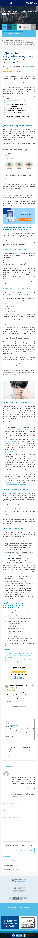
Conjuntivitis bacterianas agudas (17, 289)
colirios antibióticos (28, 562)
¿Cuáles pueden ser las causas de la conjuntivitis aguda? (16, 105)
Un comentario (29, 66)
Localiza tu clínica (18, 911)
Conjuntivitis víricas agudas (15, 249)
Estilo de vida (8, 865)
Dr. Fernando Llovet (19, 66)
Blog (12, 3)
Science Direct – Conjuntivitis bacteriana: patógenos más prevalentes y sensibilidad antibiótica (19, 655)
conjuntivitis (17, 129)
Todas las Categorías (13, 33)
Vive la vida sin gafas (10, 869)
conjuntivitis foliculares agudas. (19, 374)
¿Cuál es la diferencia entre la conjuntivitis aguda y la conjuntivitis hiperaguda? (18, 117)
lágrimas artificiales (14, 554)
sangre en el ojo (27, 429)
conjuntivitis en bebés (20, 322)
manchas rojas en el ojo (12, 429)
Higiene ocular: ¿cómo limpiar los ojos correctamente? (13, 752)
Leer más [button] (8, 701)
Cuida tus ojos (8, 860)
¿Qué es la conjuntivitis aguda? (16, 100)
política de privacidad (25, 845)
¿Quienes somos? (23, 908)
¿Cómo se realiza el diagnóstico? (17, 110)
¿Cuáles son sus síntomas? (15, 108)
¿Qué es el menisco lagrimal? (26, 749)
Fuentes (9, 120)
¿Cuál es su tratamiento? (14, 112)
